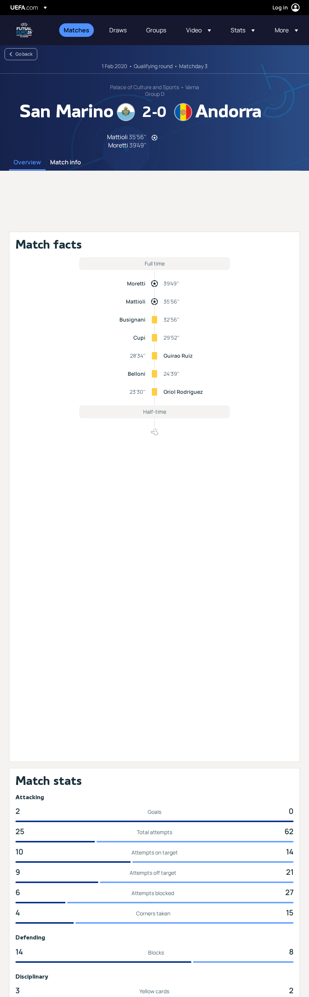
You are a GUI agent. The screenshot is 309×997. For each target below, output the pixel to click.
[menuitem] (77, 30)
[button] (198, 30)
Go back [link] (23, 54)
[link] (76, 30)
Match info (65, 162)
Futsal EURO (25, 30)
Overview (27, 162)
